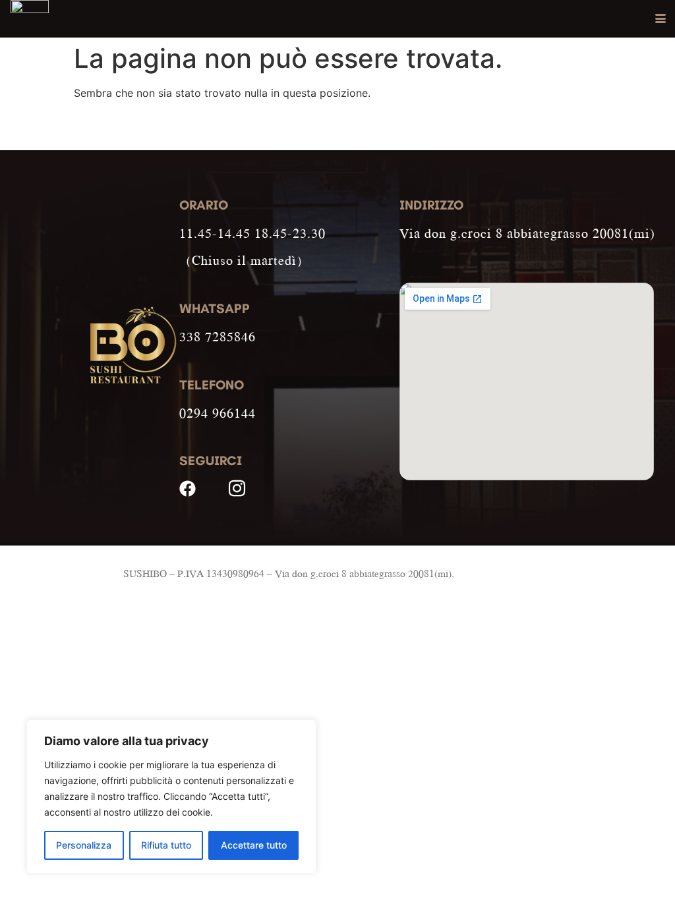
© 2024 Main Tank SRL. (509, 573)
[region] (171, 796)
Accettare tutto (254, 845)
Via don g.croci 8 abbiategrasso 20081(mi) (527, 232)
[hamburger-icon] (660, 19)
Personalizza (83, 845)
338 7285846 (217, 336)
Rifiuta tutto (166, 845)
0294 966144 (217, 412)
